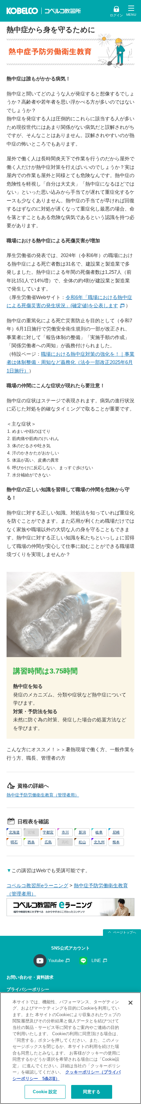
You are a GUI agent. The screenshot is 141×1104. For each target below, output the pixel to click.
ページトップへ (124, 932)
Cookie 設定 (45, 1091)
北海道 (14, 832)
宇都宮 (48, 832)
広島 (48, 842)
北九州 (99, 842)
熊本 (116, 842)
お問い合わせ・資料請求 (30, 977)
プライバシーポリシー (28, 989)
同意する (91, 1091)
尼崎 (116, 832)
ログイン (116, 15)
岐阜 (99, 832)
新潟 (82, 832)
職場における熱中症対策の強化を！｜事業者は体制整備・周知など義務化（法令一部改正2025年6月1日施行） (70, 362)
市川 (65, 832)
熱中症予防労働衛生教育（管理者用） (43, 795)
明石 (14, 842)
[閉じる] (130, 1002)
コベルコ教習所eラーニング (37, 885)
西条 (31, 842)
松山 (82, 842)
